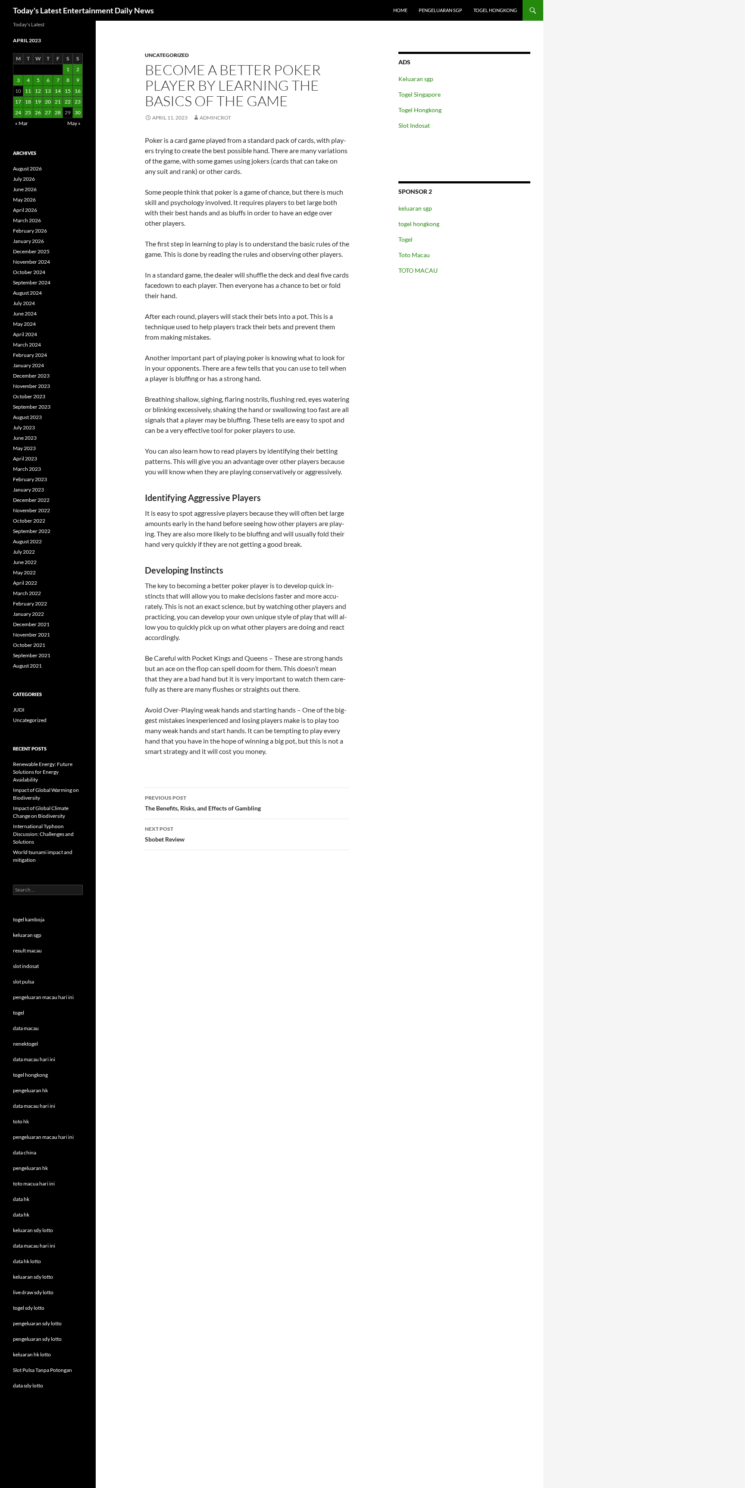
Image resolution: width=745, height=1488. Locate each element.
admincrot (215, 117)
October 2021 (29, 645)
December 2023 (31, 375)
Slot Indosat (414, 125)
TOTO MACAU (418, 270)
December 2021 (31, 624)
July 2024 (24, 303)
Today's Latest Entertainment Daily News (83, 10)
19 (38, 101)
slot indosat (26, 966)
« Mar (21, 123)
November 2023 (31, 386)
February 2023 (30, 479)
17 (18, 101)
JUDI (19, 709)
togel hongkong (418, 223)
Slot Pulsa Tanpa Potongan (42, 1370)
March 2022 (27, 593)
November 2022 (31, 510)
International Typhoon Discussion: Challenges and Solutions (43, 834)
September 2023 (31, 407)
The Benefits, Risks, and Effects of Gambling (203, 803)
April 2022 (25, 583)
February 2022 (30, 603)
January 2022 (28, 614)
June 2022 (25, 562)
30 (78, 112)
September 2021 (31, 655)
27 (48, 112)
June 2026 (25, 189)
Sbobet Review (165, 834)
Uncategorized (167, 55)
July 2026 (24, 179)
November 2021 (31, 634)
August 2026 (27, 168)
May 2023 (24, 448)
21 (58, 101)
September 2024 (31, 282)
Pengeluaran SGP (440, 10)
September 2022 (31, 531)
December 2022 (31, 500)
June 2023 (25, 438)
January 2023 (28, 489)
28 (58, 112)
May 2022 (24, 572)
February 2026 (30, 230)
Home (400, 10)
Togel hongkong (495, 10)
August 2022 (27, 541)
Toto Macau (414, 255)
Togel (405, 239)
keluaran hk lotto (32, 1354)
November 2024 (31, 262)
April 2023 (25, 458)
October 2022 (29, 520)
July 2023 (24, 427)
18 (28, 101)
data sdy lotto (28, 1385)
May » (74, 123)
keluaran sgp (415, 208)
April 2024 (25, 334)
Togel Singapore (419, 94)
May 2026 (24, 199)
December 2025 (31, 251)
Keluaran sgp (415, 78)
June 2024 (25, 313)
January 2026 (28, 241)
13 (48, 91)
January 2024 (28, 365)
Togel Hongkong (419, 109)
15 (68, 91)
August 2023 (27, 417)
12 (38, 91)
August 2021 (27, 665)
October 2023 (29, 396)
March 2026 (27, 220)
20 (48, 101)
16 (78, 91)
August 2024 (27, 293)
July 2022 (24, 552)
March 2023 (27, 469)
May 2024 (24, 324)
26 (38, 112)
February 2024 (30, 355)
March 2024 (27, 344)
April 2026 (25, 210)
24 (18, 112)
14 (58, 91)
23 (78, 101)
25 (28, 112)
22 (68, 101)
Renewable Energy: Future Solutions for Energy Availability (42, 772)
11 (28, 91)
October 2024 (29, 272)
